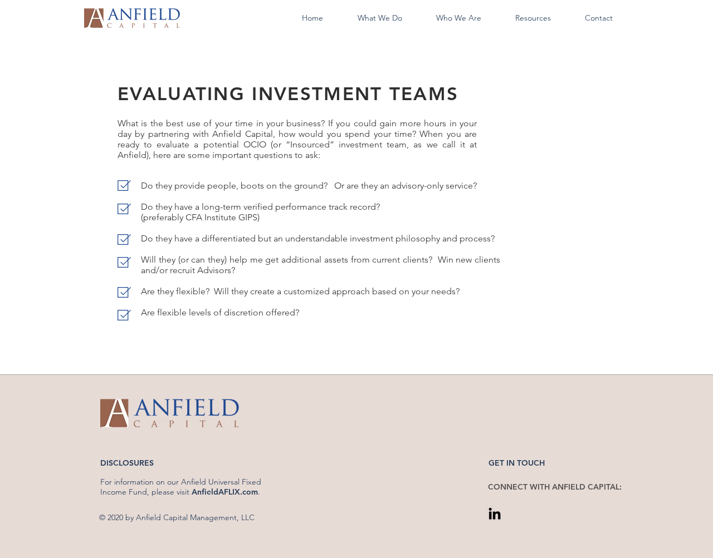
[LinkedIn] (494, 513)
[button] (379, 18)
